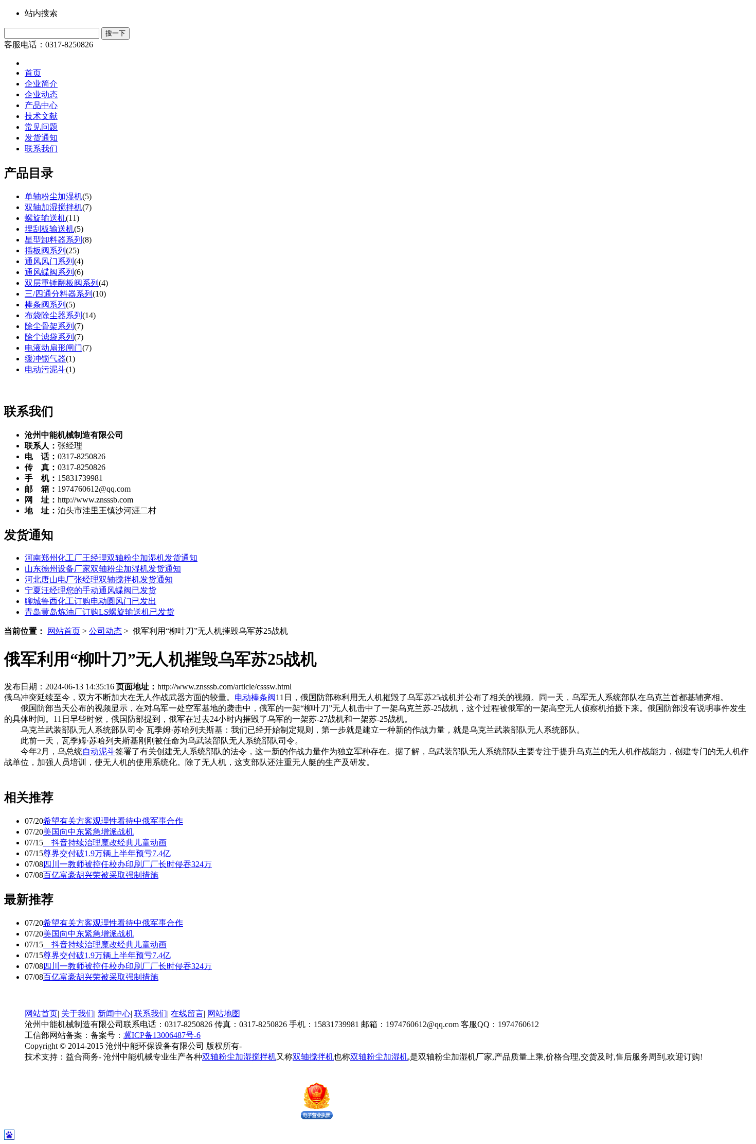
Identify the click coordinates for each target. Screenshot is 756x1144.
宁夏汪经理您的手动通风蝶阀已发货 (90, 590)
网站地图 (223, 1013)
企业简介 (41, 83)
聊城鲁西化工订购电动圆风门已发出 (90, 601)
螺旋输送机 (45, 218)
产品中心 (41, 105)
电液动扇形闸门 (53, 347)
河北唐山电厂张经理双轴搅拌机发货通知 (99, 579)
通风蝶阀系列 (49, 272)
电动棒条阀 (255, 697)
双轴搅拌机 (313, 1056)
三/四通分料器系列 (59, 293)
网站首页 (63, 631)
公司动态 (105, 631)
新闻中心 (114, 1013)
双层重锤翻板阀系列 (62, 283)
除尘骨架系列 (49, 326)
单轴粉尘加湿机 (53, 196)
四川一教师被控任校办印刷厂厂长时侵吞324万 (127, 864)
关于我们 (77, 1013)
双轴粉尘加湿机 (379, 1056)
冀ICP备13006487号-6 (162, 1035)
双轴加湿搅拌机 (53, 207)
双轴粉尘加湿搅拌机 (239, 1056)
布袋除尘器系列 (53, 315)
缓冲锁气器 (45, 358)
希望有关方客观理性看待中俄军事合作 (113, 821)
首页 (33, 72)
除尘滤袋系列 (49, 337)
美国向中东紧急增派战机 (88, 831)
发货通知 (41, 137)
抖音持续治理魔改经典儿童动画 (105, 842)
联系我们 (41, 148)
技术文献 (41, 116)
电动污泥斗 (45, 369)
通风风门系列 (49, 261)
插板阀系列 (45, 250)
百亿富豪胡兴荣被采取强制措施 (100, 875)
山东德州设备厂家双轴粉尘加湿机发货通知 (103, 568)
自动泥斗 (98, 751)
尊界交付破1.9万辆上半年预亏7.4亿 (107, 853)
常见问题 (41, 127)
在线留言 (187, 1013)
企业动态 (41, 94)
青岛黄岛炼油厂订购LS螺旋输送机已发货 (99, 612)
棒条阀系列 (45, 304)
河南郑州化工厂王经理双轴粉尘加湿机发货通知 (111, 557)
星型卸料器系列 (53, 239)
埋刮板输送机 (49, 228)
